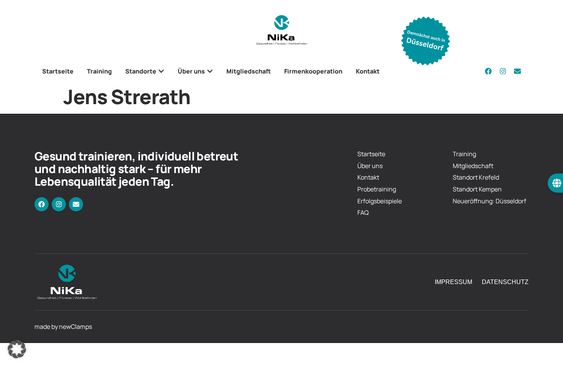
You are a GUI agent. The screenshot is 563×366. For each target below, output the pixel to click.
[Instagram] (502, 71)
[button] (17, 349)
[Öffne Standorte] (161, 71)
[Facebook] (488, 71)
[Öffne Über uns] (210, 71)
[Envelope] (517, 71)
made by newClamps (63, 326)
